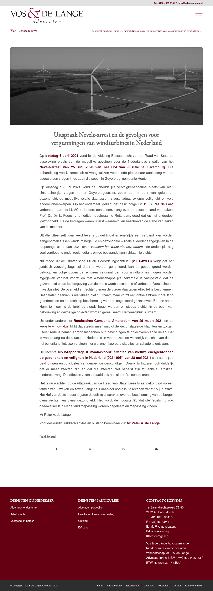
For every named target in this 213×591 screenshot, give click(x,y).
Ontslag (83, 521)
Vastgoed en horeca (22, 521)
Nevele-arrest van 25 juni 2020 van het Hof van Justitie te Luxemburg (102, 167)
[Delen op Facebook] (56, 449)
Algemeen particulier (90, 507)
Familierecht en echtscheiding (96, 514)
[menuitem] (198, 15)
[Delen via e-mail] (156, 449)
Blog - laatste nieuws (23, 30)
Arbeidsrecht (18, 514)
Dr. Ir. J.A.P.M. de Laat (155, 204)
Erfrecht (83, 527)
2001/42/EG (142, 261)
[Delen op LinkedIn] (123, 449)
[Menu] (198, 15)
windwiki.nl (60, 326)
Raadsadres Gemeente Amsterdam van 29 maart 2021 (118, 320)
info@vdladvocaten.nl (190, 3)
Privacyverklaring (157, 531)
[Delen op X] (90, 449)
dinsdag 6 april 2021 (61, 155)
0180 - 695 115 (166, 3)
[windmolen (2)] (106, 86)
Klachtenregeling (157, 536)
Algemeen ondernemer (23, 507)
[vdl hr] (46, 15)
